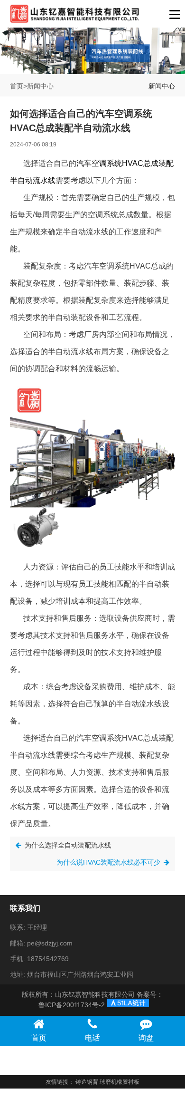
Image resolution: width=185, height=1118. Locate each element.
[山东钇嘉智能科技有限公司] (75, 13)
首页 (16, 86)
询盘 (146, 1038)
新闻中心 (40, 86)
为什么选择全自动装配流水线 (68, 845)
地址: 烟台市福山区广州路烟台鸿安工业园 (71, 974)
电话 (92, 1038)
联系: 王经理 (28, 927)
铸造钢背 (86, 1082)
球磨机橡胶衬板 (119, 1082)
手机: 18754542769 (39, 959)
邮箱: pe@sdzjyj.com (41, 943)
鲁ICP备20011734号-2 (71, 1005)
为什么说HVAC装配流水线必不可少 (108, 862)
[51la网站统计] (126, 1005)
